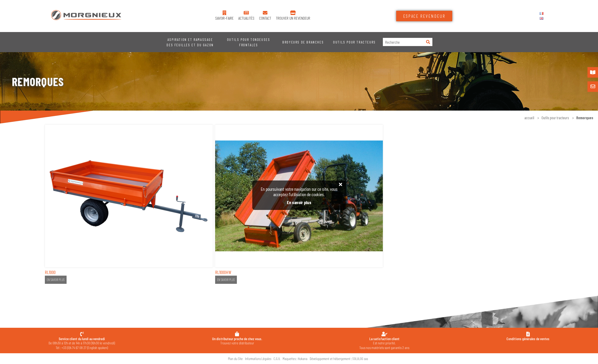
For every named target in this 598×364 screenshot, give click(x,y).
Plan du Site (235, 359)
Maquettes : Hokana (295, 359)
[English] (541, 18)
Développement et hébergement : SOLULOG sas (339, 359)
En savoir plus (56, 280)
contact (265, 18)
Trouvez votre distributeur (237, 340)
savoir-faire (224, 18)
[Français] (541, 13)
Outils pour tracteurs (354, 42)
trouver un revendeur (293, 18)
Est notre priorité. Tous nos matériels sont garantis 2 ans (384, 343)
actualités (246, 18)
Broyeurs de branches (303, 42)
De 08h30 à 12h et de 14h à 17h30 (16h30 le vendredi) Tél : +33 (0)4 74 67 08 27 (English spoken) (82, 343)
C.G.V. (277, 359)
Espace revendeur (424, 16)
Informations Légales (258, 359)
